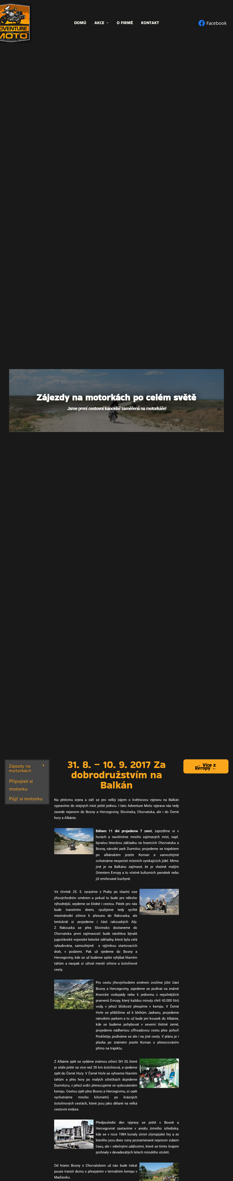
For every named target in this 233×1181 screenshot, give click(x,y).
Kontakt (150, 23)
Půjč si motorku (26, 798)
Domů (80, 23)
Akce (99, 23)
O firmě (125, 23)
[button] (27, 768)
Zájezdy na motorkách (20, 768)
